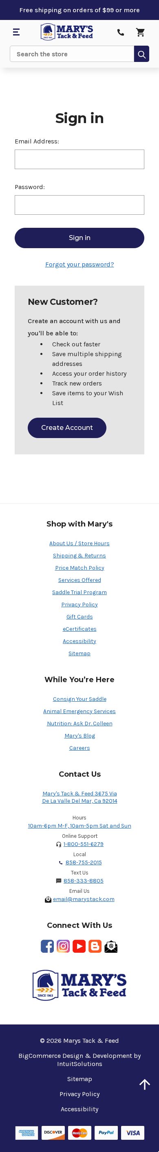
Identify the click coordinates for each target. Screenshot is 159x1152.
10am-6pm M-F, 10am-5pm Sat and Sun (79, 825)
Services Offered (79, 580)
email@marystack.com (84, 899)
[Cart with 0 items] (140, 32)
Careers (79, 748)
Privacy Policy (79, 604)
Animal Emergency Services (79, 711)
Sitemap (79, 653)
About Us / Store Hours (79, 543)
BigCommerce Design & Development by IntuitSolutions (79, 1060)
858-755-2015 (84, 862)
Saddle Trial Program (79, 592)
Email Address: (37, 141)
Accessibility (79, 641)
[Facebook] (47, 946)
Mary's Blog (79, 735)
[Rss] (95, 946)
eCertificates (80, 629)
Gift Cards (79, 616)
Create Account (67, 428)
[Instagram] (63, 946)
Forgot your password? (79, 264)
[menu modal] (16, 32)
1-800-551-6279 (84, 844)
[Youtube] (79, 946)
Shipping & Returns (79, 555)
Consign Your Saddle (79, 699)
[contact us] (120, 32)
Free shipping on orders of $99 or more (79, 10)
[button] (145, 1084)
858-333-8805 (84, 880)
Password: (30, 187)
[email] (110, 946)
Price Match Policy (79, 567)
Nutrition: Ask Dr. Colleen (80, 723)
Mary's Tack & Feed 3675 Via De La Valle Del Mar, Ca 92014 (79, 797)
